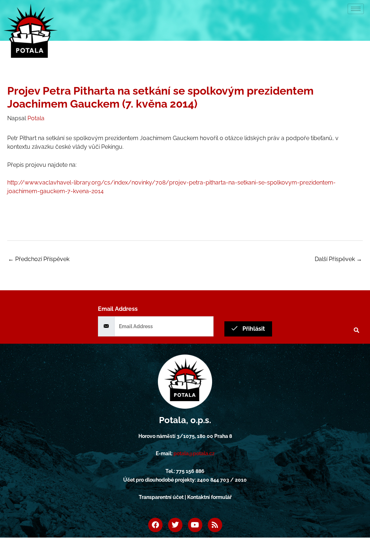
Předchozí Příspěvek (38, 259)
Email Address (118, 308)
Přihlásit (253, 328)
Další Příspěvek (338, 259)
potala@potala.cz (194, 453)
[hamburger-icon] (356, 9)
